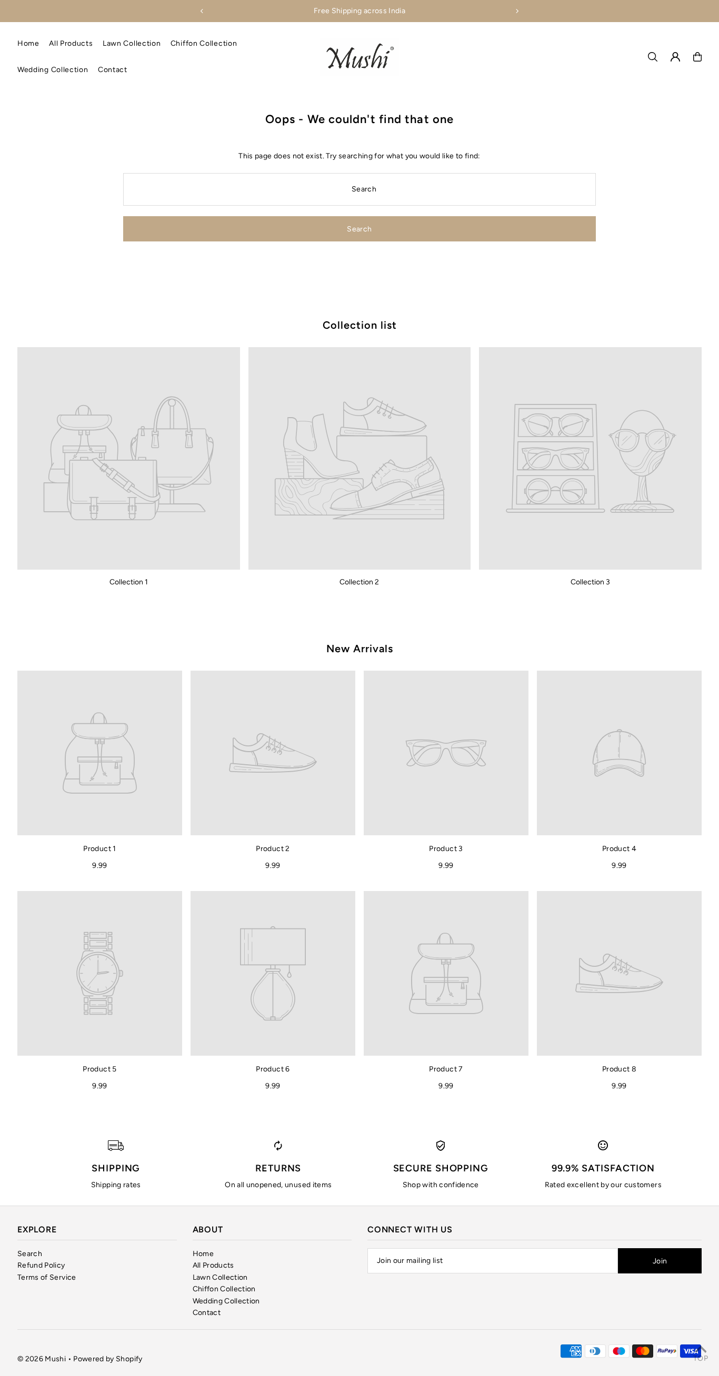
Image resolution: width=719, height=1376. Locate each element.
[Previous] (202, 11)
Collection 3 (590, 582)
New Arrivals (359, 648)
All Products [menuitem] (71, 43)
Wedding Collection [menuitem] (52, 69)
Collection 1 (128, 582)
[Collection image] (128, 458)
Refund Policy (41, 1265)
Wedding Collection (226, 1301)
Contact (207, 1312)
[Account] (675, 57)
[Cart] (697, 57)
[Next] (517, 11)
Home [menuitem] (28, 43)
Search (29, 1253)
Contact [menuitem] (112, 69)
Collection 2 (359, 582)
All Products (213, 1265)
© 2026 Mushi (41, 1358)
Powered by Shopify (107, 1358)
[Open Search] (652, 57)
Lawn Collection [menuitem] (132, 43)
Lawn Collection (220, 1277)
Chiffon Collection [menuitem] (204, 43)
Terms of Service (46, 1277)
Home (203, 1253)
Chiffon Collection (224, 1288)
